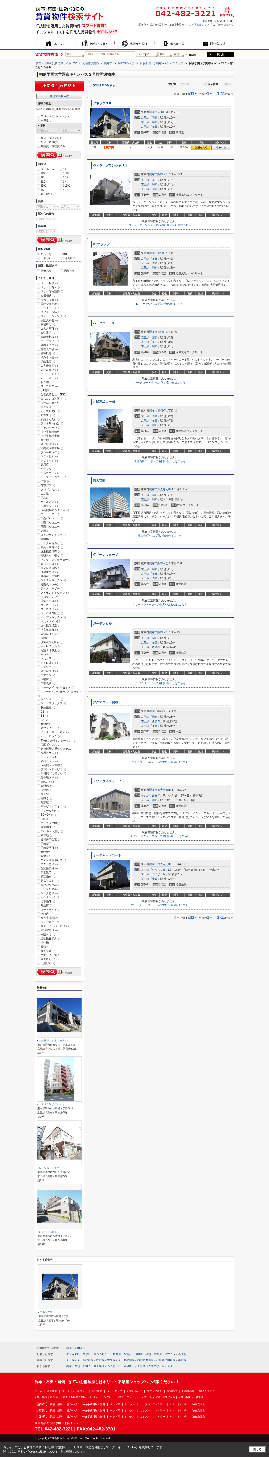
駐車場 (199, 1397)
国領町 (161, 253)
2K (42, 177)
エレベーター (51, 514)
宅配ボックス (51, 744)
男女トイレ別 (51, 955)
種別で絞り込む (59, 96)
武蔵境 (128, 1366)
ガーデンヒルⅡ (104, 623)
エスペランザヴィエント (53, 1104)
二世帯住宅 (49, 365)
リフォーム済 (51, 312)
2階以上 (47, 781)
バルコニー (49, 473)
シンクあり (49, 893)
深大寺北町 (179, 1354)
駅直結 (46, 382)
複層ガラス (49, 752)
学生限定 (48, 361)
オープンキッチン (53, 617)
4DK (65, 189)
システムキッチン (53, 580)
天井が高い (49, 369)
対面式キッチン (52, 584)
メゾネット (49, 460)
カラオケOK (50, 897)
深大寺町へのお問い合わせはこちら (160, 535)
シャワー (48, 666)
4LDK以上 (47, 194)
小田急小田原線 (165, 1360)
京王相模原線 (85, 1360)
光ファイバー (51, 728)
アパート (46, 116)
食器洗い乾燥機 (52, 576)
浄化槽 (46, 942)
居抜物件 (48, 827)
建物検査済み (51, 938)
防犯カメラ (49, 761)
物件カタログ (206, 1391)
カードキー (49, 378)
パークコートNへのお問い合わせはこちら (159, 382)
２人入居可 (49, 328)
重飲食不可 (49, 847)
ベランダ (48, 468)
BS (44, 715)
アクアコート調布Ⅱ (107, 702)
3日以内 (45, 258)
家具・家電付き (52, 547)
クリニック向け (52, 823)
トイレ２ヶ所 (51, 646)
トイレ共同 (49, 662)
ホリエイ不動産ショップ (198, 24)
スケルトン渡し (52, 831)
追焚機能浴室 (51, 625)
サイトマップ (114, 1391)
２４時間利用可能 (53, 860)
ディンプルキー (52, 757)
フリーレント (51, 373)
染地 (148, 1354)
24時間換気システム (55, 510)
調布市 (153, 112)
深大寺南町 (164, 864)
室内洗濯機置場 (52, 448)
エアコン (48, 675)
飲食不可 (48, 855)
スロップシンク (52, 596)
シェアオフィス (52, 922)
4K (42, 189)
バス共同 (48, 658)
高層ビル (48, 963)
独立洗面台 (49, 671)
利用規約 (97, 1391)
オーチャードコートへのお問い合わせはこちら (160, 905)
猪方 (167, 1354)
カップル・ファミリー (126, 1397)
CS (44, 711)
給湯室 (46, 530)
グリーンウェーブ (105, 554)
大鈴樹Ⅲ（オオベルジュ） (54, 1040)
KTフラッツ (101, 244)
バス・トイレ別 (52, 621)
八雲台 (128, 1354)
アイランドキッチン (55, 592)
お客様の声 (188, 1391)
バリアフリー (51, 341)
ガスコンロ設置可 (53, 398)
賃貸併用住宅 (51, 839)
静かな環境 (49, 444)
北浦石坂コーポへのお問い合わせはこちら (160, 461)
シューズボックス (53, 703)
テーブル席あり (52, 889)
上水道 (46, 493)
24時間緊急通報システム (57, 748)
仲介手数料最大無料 (74, 1397)
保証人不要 (49, 320)
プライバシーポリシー (74, 1391)
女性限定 (48, 332)
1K (64, 169)
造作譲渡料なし (52, 917)
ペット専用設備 (52, 291)
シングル (106, 1397)
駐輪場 (46, 539)
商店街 (46, 905)
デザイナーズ (51, 308)
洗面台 (46, 638)
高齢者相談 (49, 336)
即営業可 (48, 872)
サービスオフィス (53, 806)
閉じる (257, 1449)
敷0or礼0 (55, 1397)
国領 (154, 117)
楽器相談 (48, 295)
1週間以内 (69, 258)
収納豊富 (48, 707)
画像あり (46, 270)
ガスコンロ (49, 563)
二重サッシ (49, 505)
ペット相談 (49, 283)
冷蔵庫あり (49, 572)
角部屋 (46, 802)
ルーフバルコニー (53, 477)
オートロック (51, 736)
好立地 (46, 440)
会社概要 (52, 1391)
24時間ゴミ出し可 (53, 773)
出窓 (45, 481)
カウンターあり (52, 884)
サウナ (46, 654)
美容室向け (49, 930)
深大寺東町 (164, 789)
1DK (43, 173)
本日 (66, 254)
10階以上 (48, 785)
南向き (46, 798)
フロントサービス (53, 769)
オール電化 (49, 501)
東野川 (158, 1354)
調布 (154, 122)
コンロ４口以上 (52, 613)
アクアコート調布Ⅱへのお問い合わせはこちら (160, 762)
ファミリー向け (52, 423)
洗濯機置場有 (51, 551)
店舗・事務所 (185, 1397)
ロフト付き (49, 456)
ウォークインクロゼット (57, 687)
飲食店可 (48, 959)
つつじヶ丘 (159, 869)
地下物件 (48, 901)
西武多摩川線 (145, 1360)
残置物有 (48, 876)
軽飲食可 (48, 851)
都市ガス (48, 485)
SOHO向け (49, 814)
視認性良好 (49, 868)
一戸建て (46, 120)
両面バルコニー (52, 526)
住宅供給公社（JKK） (56, 394)
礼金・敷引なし (50, 142)
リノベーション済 (53, 316)
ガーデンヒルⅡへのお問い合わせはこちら (160, 683)
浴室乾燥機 (49, 629)
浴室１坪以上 (51, 650)
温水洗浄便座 (51, 634)
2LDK (44, 181)
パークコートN (103, 323)
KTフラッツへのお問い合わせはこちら (159, 303)
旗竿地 (46, 835)
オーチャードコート (107, 855)
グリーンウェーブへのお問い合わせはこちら (159, 604)
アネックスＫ (102, 103)
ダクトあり (49, 864)
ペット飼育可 (51, 287)
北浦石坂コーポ (104, 401)
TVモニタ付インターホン (58, 740)
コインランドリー (53, 534)
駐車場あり (49, 777)
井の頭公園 (158, 1366)
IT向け (46, 818)
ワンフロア (49, 386)
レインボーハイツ (49, 1168)
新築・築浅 (41, 1397)
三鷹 (93, 1366)
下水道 (46, 497)
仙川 (170, 1366)
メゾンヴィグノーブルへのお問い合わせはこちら (160, 836)
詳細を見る (201, 147)
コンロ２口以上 (52, 567)
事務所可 (48, 324)
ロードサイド (51, 909)
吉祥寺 (156, 795)
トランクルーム (52, 699)
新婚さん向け (51, 419)
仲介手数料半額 (52, 435)
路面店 (46, 913)
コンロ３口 (49, 609)
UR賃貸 (47, 390)
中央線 (145, 795)
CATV (46, 719)
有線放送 (48, 723)
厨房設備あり (51, 880)
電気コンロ (49, 600)
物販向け (48, 934)
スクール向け (51, 810)
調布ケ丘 (162, 174)
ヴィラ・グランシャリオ (110, 165)
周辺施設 (172, 1391)
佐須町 (161, 112)
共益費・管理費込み (53, 146)
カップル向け (51, 411)
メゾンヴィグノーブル (108, 781)
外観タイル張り (52, 555)
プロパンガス (51, 489)
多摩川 (117, 1354)
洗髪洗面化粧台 (52, 642)
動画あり (68, 270)
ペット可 (93, 1397)
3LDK (66, 185)
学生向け (48, 407)
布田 (154, 126)
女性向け (48, 415)
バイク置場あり (52, 543)
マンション (62, 116)
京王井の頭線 (126, 1360)
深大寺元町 (164, 489)
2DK (65, 177)
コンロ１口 (49, 605)
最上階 (46, 794)
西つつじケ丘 (102, 1354)
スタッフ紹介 (154, 1391)
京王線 (145, 117)
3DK (43, 185)
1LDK (66, 173)
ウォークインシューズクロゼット (59, 693)
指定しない (47, 254)
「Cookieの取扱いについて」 (43, 1451)
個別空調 (48, 950)
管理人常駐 (49, 349)
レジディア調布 (48, 1231)
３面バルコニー (52, 522)
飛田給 (138, 1354)
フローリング (51, 452)
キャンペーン (51, 427)
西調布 (156, 647)
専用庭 (46, 464)
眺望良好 (48, 353)
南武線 (182, 1360)
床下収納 (48, 683)
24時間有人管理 (52, 765)
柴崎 (154, 878)
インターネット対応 (55, 732)
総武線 (100, 1360)
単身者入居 (49, 357)
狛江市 (81, 1348)
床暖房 (46, 679)
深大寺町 (99, 480)
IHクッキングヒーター (56, 559)
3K (64, 181)
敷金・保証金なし (51, 138)
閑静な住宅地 (51, 303)
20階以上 (48, 790)
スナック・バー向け (55, 926)
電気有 (46, 946)
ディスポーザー (52, 588)
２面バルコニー (52, 518)
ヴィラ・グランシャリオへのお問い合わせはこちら (159, 225)
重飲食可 (48, 843)
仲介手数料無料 (52, 431)
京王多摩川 (141, 1366)
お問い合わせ (134, 1391)
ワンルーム (47, 169)
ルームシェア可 (52, 402)
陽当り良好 (49, 299)
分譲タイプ (49, 345)
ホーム (38, 1391)
